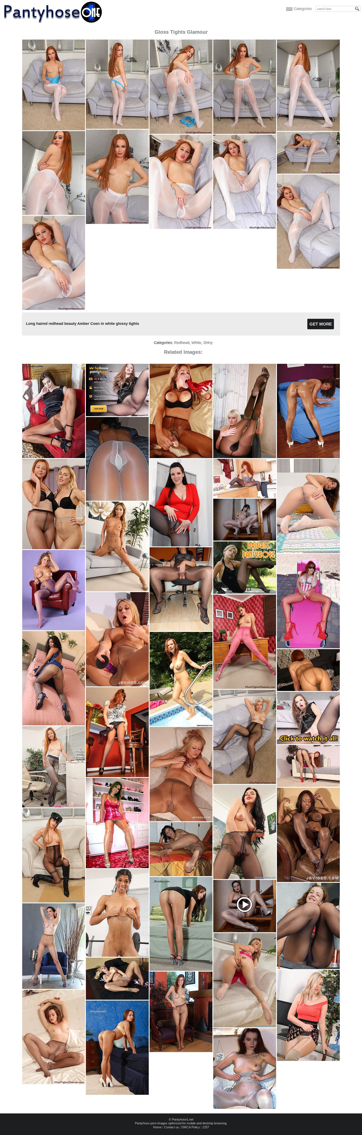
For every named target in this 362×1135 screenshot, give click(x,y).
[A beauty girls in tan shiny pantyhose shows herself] (117, 1093)
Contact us (171, 1127)
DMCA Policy (190, 1127)
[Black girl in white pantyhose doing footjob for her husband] (117, 499)
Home (157, 1127)
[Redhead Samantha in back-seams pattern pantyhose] (117, 776)
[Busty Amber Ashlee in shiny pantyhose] (117, 685)
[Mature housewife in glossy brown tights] (181, 630)
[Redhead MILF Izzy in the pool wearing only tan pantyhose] (181, 725)
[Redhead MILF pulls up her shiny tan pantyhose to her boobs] (308, 690)
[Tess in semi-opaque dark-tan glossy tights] (53, 1083)
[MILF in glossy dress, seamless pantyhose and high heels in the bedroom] (117, 867)
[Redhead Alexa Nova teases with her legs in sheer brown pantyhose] (308, 786)
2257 (205, 1127)
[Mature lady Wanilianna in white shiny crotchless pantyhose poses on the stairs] (244, 539)
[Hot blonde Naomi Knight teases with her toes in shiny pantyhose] (117, 998)
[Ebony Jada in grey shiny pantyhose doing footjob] (308, 881)
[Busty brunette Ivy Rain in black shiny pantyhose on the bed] (181, 545)
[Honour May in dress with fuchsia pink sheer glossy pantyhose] (244, 688)
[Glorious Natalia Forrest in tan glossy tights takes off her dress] (117, 590)
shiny (208, 343)
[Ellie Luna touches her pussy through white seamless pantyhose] (308, 552)
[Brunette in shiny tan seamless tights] (181, 875)
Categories (302, 9)
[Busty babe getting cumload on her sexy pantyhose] (181, 457)
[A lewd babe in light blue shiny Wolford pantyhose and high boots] (244, 1107)
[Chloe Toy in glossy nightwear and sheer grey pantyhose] (244, 1026)
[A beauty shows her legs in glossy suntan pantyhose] (181, 969)
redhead (181, 343)
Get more (320, 324)
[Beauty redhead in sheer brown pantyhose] (181, 1051)
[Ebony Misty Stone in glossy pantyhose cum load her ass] (308, 457)
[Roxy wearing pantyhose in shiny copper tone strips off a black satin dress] (53, 457)
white (196, 343)
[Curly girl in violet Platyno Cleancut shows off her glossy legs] (53, 629)
